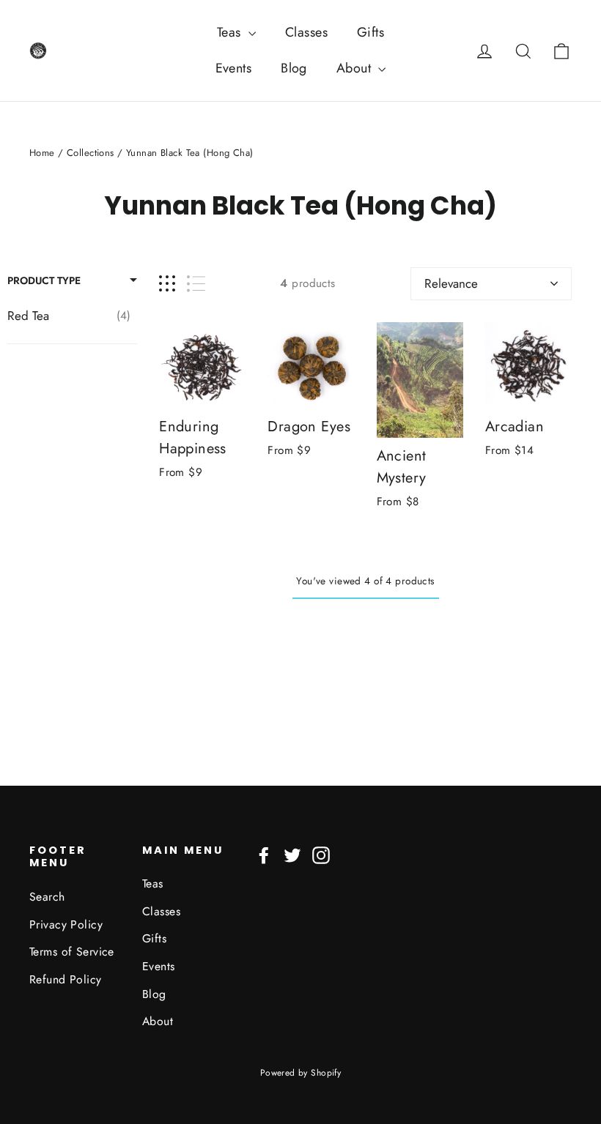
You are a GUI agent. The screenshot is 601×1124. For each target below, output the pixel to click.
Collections (90, 153)
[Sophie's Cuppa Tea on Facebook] (264, 854)
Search (47, 896)
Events (233, 68)
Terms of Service (71, 951)
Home (42, 153)
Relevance (451, 283)
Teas (231, 32)
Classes (306, 32)
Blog (294, 68)
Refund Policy (65, 979)
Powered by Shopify (301, 1072)
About (355, 68)
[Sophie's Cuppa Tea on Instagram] (321, 854)
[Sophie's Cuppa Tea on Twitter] (292, 854)
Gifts (370, 32)
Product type (44, 280)
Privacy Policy (66, 924)
